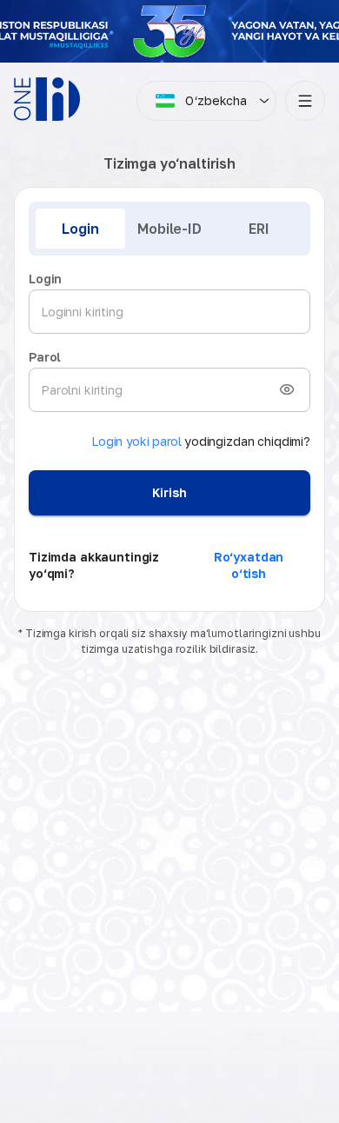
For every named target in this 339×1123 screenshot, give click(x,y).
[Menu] (305, 101)
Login (80, 228)
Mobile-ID (169, 228)
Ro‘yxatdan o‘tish (249, 565)
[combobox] (201, 101)
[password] (286, 389)
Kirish (169, 492)
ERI (259, 228)
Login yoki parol (136, 441)
